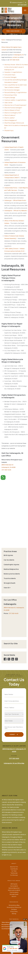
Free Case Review (13, 31)
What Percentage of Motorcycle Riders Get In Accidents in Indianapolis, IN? (16, 125)
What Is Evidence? (10, 115)
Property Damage (9, 97)
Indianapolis (10, 604)
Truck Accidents (10, 578)
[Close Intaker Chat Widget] (26, 919)
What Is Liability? (9, 118)
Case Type (14, 711)
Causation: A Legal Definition (13, 72)
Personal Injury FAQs (10, 95)
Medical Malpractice (11, 569)
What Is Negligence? (10, 120)
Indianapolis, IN (19, 55)
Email (14, 698)
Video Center (8, 102)
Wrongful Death (9, 583)
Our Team (14, 871)
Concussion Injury (9, 75)
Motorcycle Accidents (12, 574)
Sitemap (14, 913)
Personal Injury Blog (14, 905)
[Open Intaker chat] (12, 953)
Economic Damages (10, 77)
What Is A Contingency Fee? (13, 113)
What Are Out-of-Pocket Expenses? (15, 105)
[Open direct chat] (24, 919)
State (14, 717)
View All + (7, 588)
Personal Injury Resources (14, 907)
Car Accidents (9, 560)
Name (14, 691)
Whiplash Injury (9, 130)
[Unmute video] (18, 934)
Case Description (14, 724)
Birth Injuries (8, 555)
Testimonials (14, 873)
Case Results (14, 869)
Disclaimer (14, 909)
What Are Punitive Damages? (13, 108)
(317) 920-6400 (19, 4)
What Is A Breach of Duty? (12, 110)
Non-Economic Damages (12, 90)
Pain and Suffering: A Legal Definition (15, 92)
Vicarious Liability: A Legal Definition (15, 100)
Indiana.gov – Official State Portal (15, 200)
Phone (14, 704)
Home (3, 40)
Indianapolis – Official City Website (15, 210)
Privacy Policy (14, 911)
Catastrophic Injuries (11, 565)
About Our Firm (14, 867)
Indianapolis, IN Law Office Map (14, 763)
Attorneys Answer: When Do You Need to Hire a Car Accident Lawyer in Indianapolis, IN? (16, 67)
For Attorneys (14, 875)
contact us (15, 57)
